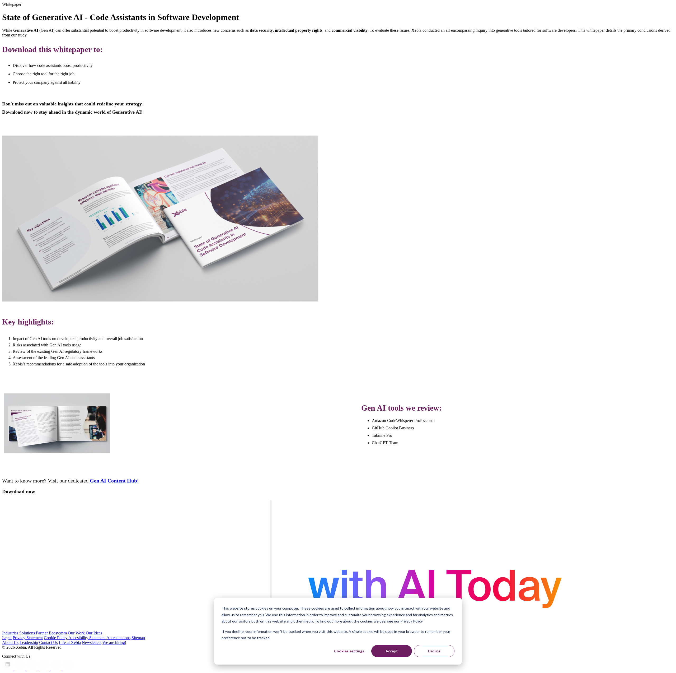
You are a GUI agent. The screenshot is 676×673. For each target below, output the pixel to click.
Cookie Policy (56, 637)
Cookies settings (349, 651)
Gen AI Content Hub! (114, 481)
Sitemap (138, 637)
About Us (10, 642)
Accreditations (118, 637)
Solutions (27, 633)
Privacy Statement (28, 637)
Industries (10, 633)
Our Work (76, 633)
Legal (7, 637)
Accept (392, 651)
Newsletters (91, 642)
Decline (434, 651)
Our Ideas (94, 633)
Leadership (29, 642)
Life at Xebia (70, 642)
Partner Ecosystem (51, 633)
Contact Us (48, 642)
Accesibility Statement (87, 637)
